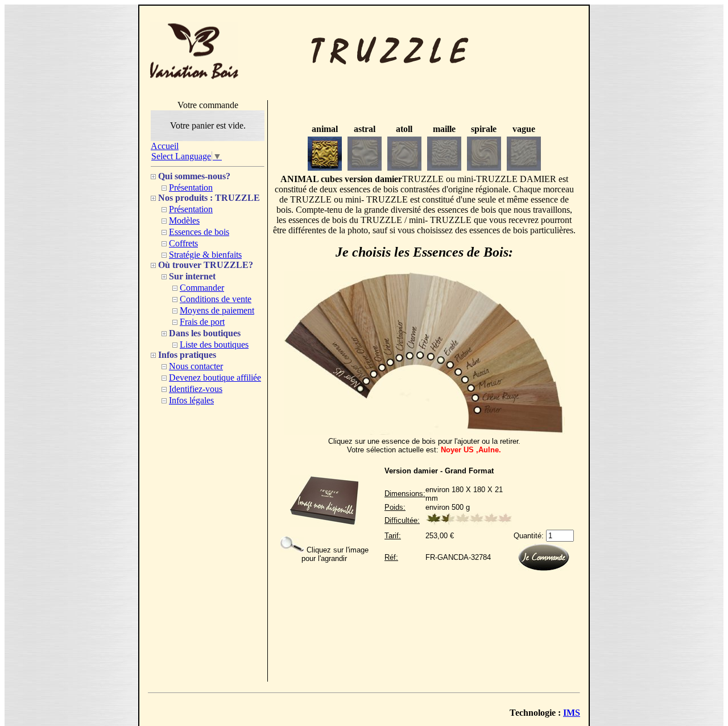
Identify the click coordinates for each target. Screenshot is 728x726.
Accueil (165, 146)
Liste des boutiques (214, 344)
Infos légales (191, 400)
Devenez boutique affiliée (215, 377)
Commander (202, 287)
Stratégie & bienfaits (205, 254)
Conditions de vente (215, 299)
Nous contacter (196, 366)
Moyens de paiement (217, 310)
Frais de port (202, 322)
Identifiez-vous (195, 389)
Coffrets (183, 243)
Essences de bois (199, 232)
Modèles (184, 220)
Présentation (191, 187)
